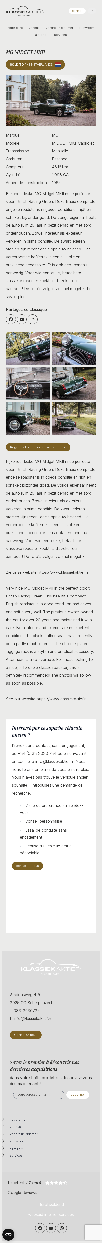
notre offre (15, 28)
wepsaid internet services (51, 1214)
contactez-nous (27, 866)
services (60, 35)
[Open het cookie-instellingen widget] (8, 1235)
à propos (41, 35)
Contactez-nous (25, 1035)
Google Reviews (22, 1192)
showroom (87, 28)
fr (92, 11)
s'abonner (78, 1094)
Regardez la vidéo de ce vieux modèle (38, 447)
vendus (34, 28)
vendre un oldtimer (59, 28)
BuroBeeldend (51, 1204)
